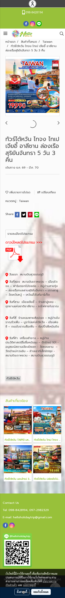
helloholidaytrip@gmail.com (32, 517)
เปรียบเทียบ (48, 192)
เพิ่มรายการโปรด (19, 192)
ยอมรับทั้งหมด (41, 591)
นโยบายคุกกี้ (29, 585)
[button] (60, 34)
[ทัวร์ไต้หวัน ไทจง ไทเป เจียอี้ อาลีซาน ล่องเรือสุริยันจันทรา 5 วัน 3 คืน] (32, 86)
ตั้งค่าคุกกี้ (22, 591)
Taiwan (24, 201)
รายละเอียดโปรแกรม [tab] (20, 234)
